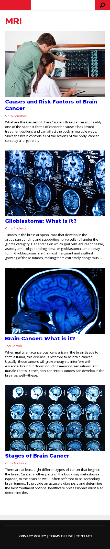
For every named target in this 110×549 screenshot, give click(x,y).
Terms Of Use (61, 536)
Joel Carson (13, 346)
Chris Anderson (16, 116)
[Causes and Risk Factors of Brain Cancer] (55, 64)
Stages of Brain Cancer (37, 456)
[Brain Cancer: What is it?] (55, 301)
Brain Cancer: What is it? (40, 338)
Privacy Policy (32, 536)
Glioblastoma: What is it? (40, 221)
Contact (83, 536)
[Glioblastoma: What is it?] (55, 183)
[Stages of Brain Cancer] (55, 418)
